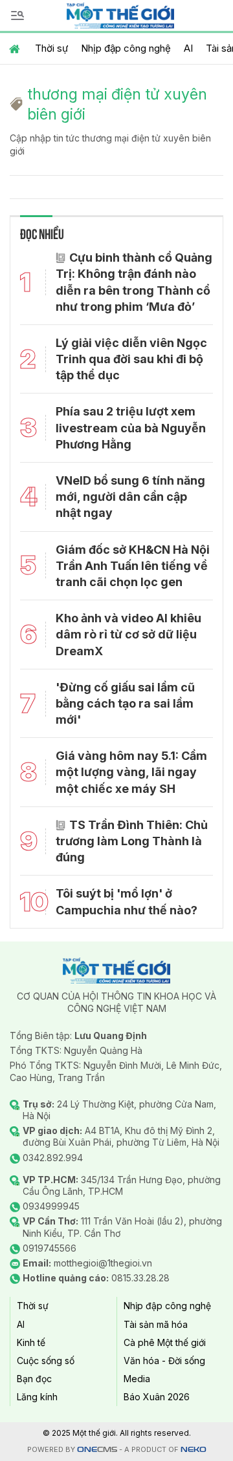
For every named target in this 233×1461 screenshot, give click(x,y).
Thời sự (51, 48)
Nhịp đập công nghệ (126, 48)
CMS (97, 1449)
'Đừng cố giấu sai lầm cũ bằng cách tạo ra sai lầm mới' (125, 703)
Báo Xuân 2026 (157, 1396)
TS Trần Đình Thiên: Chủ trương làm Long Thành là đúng (132, 841)
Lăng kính (37, 1396)
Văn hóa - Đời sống (164, 1360)
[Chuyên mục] (17, 15)
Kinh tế (31, 1342)
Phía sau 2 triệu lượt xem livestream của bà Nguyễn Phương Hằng (131, 427)
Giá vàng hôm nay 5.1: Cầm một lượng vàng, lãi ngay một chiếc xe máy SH (131, 772)
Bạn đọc (34, 1378)
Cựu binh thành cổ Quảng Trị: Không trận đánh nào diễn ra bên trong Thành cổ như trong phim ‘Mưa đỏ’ (134, 282)
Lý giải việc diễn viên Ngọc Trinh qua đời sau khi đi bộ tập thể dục (131, 359)
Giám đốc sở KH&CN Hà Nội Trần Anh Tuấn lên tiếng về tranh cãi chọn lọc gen (133, 566)
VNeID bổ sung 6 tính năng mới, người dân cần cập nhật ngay (130, 497)
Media (137, 1378)
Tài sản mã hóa (156, 1324)
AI (188, 48)
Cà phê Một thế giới (165, 1342)
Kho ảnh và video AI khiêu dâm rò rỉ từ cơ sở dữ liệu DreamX (128, 634)
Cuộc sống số (45, 1360)
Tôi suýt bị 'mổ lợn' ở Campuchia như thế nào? (126, 901)
